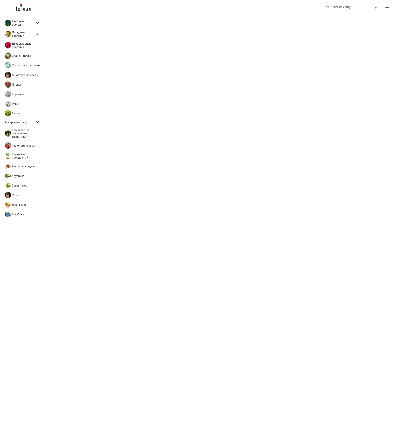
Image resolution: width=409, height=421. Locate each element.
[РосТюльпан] (23, 7)
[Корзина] (376, 7)
